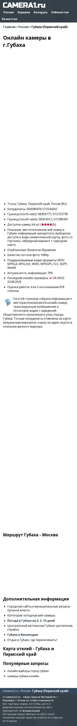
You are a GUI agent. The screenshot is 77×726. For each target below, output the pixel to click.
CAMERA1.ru (24, 5)
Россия (9, 12)
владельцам (31, 710)
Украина (23, 12)
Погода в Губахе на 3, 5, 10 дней (31, 621)
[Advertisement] (38, 160)
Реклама (8, 700)
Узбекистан (60, 12)
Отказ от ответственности (35, 700)
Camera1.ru (10, 691)
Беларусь (41, 12)
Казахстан (9, 19)
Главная (9, 27)
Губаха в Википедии (22, 635)
